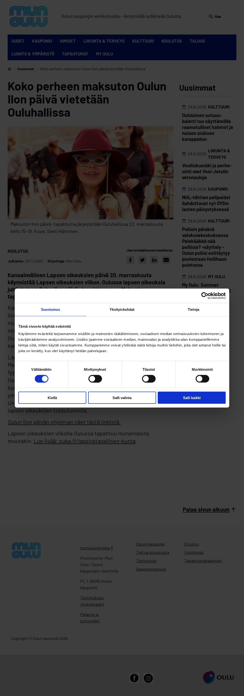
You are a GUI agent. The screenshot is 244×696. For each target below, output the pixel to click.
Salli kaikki (192, 398)
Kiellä (52, 398)
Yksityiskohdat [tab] (122, 309)
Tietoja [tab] (193, 309)
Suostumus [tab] (50, 309)
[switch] (95, 378)
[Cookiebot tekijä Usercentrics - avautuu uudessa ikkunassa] (205, 295)
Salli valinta (122, 398)
